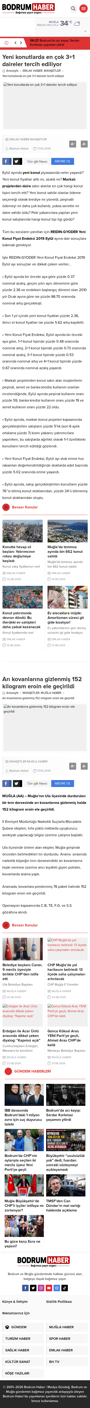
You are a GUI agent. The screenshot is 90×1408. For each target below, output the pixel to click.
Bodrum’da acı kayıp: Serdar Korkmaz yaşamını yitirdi (54, 43)
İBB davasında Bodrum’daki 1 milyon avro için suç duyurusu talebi (23, 1117)
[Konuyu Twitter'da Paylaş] (17, 161)
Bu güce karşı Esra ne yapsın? (22, 1243)
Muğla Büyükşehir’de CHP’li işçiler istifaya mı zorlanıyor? (24, 1206)
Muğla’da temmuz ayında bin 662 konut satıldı (65, 552)
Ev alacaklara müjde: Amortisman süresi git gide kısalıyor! (66, 618)
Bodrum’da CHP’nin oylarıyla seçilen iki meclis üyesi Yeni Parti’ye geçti (21, 1162)
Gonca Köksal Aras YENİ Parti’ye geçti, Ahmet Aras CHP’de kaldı (64, 1038)
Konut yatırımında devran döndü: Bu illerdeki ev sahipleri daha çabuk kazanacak (21, 620)
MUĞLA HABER (51, 693)
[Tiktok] (64, 1288)
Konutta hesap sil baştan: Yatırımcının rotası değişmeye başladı (19, 554)
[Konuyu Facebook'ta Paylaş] (7, 161)
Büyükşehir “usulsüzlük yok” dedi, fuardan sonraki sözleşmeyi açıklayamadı (65, 1162)
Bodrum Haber (19, 149)
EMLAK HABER (32, 71)
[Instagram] (41, 1288)
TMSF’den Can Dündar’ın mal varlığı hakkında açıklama (63, 1206)
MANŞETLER (52, 71)
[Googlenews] (57, 1288)
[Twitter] (33, 1288)
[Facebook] (25, 1288)
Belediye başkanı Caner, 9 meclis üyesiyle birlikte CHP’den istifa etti (22, 972)
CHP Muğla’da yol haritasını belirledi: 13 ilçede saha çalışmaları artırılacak (66, 972)
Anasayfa (12, 71)
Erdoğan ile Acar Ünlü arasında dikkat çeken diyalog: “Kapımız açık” (21, 1036)
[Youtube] (49, 1288)
